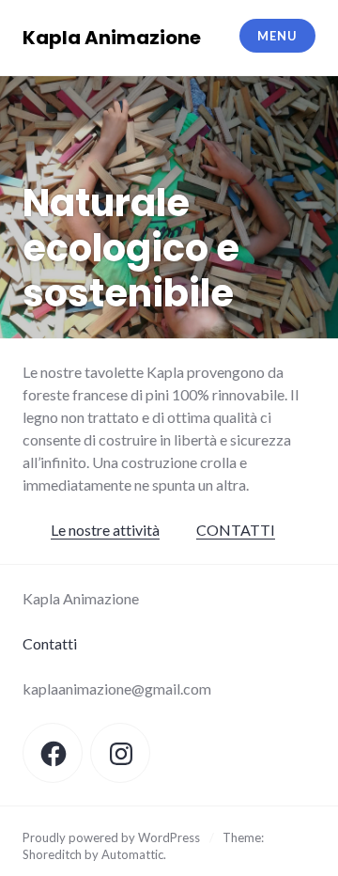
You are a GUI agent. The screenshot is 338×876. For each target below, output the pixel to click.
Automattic (132, 854)
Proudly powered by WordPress (111, 837)
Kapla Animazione (112, 37)
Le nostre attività (105, 530)
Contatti (50, 643)
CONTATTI (235, 530)
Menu (277, 35)
